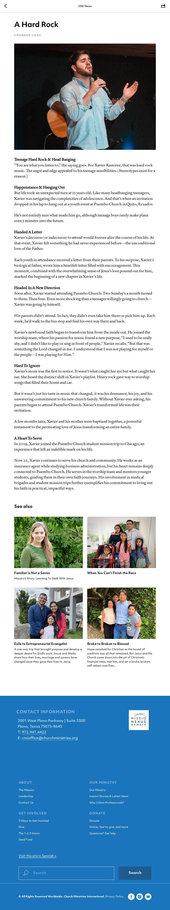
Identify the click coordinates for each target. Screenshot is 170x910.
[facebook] (131, 896)
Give (21, 827)
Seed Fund (25, 840)
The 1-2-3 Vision (29, 833)
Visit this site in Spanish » (37, 856)
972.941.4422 (34, 732)
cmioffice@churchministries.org (50, 738)
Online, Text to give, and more (108, 827)
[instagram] (139, 896)
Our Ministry (97, 790)
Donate (94, 821)
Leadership (26, 796)
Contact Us (26, 803)
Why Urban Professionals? (106, 803)
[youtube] (148, 896)
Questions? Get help (102, 833)
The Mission (26, 790)
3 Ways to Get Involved (34, 821)
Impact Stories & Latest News (108, 796)
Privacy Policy (114, 896)
